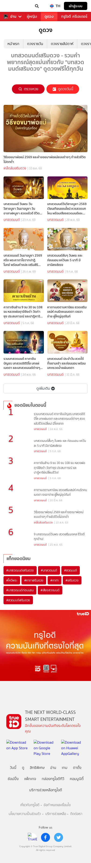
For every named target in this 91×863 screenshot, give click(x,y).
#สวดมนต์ (70, 570)
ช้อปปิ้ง (13, 778)
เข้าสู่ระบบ (75, 6)
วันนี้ (13, 767)
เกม (64, 767)
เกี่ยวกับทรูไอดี (29, 805)
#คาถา (54, 580)
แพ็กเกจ (30, 778)
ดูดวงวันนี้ (65, 89)
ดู (23, 767)
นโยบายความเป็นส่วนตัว (25, 813)
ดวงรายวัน (35, 43)
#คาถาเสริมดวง (34, 580)
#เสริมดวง (72, 580)
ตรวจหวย (31, 89)
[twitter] (58, 837)
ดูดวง (49, 16)
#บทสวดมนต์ (49, 570)
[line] (32, 837)
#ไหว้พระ (11, 580)
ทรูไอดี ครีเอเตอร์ (74, 16)
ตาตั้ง (77, 767)
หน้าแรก (13, 43)
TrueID (13, 6)
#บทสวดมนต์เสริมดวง (20, 570)
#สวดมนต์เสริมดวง (18, 600)
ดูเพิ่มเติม (43, 388)
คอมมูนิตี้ (77, 778)
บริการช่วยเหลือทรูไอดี (45, 790)
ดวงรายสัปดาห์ (62, 43)
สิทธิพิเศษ (37, 767)
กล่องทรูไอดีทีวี (53, 778)
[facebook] (45, 837)
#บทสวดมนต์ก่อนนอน (20, 590)
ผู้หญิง (32, 16)
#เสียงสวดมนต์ (50, 590)
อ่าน (13, 16)
